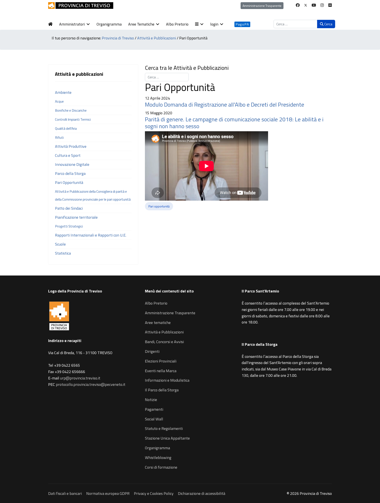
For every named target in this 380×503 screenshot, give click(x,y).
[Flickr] (330, 5)
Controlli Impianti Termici (73, 119)
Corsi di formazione (161, 467)
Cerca (327, 24)
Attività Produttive (70, 146)
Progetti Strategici (69, 226)
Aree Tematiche (141, 24)
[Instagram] (322, 5)
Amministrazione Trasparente (262, 5)
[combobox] (295, 24)
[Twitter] (305, 5)
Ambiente (63, 92)
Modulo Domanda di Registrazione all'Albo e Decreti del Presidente (224, 104)
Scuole (60, 244)
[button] (202, 24)
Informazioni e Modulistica (167, 380)
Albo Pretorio (177, 24)
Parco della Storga (70, 173)
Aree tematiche (158, 322)
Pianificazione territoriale (76, 217)
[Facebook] (298, 5)
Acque (59, 101)
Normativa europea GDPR (108, 493)
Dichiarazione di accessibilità (201, 493)
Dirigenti (152, 351)
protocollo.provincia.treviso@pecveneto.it (90, 384)
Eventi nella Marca (160, 371)
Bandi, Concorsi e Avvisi (164, 342)
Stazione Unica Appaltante (167, 438)
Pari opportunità (159, 206)
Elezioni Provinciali (160, 361)
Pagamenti (154, 409)
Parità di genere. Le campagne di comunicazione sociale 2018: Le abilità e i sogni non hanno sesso (234, 122)
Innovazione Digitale (72, 164)
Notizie (151, 400)
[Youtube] (314, 5)
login (214, 24)
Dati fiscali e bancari (65, 493)
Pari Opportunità (69, 182)
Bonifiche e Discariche (71, 110)
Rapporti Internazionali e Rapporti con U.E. (90, 235)
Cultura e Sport (67, 155)
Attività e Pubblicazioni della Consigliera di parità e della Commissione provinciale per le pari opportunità (93, 195)
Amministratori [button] (72, 24)
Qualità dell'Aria (66, 128)
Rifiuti (59, 137)
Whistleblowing (158, 457)
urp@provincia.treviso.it (80, 378)
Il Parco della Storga (162, 390)
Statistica (63, 253)
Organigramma (109, 24)
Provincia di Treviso (118, 38)
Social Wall (154, 419)
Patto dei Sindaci (69, 208)
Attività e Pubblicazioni (156, 38)
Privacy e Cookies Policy (154, 493)
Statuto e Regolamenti (164, 428)
